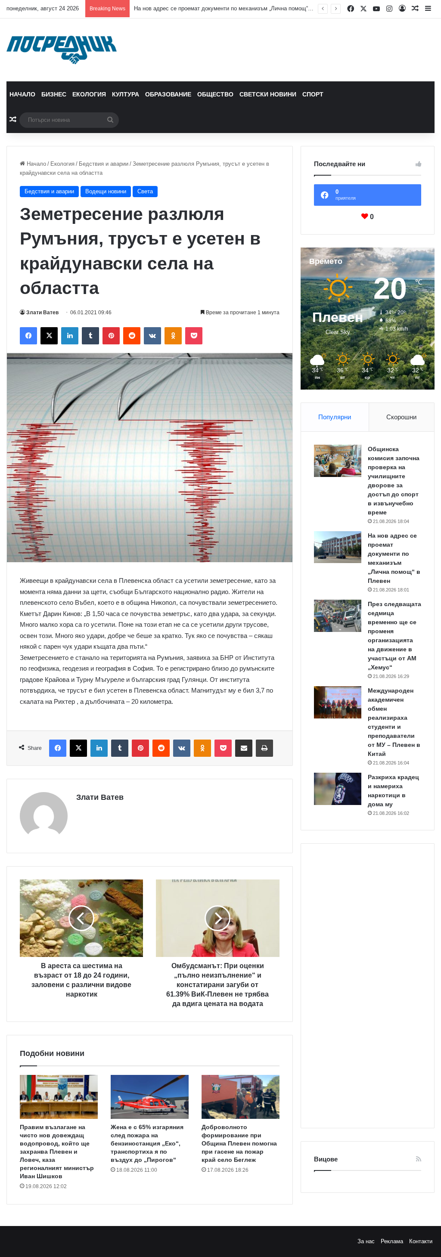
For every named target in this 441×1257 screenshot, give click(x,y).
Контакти (420, 1241)
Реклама (392, 1241)
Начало (22, 94)
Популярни (334, 417)
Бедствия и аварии (103, 164)
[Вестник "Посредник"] (61, 50)
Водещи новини (105, 191)
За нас (366, 1241)
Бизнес (53, 94)
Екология (89, 94)
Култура (125, 94)
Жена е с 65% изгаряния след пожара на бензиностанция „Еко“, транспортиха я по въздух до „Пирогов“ (147, 1143)
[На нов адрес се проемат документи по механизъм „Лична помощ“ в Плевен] (337, 547)
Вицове (326, 1159)
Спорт (312, 94)
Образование (168, 94)
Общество (215, 94)
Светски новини (267, 94)
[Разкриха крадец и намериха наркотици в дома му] (337, 789)
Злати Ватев (42, 313)
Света (145, 191)
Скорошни (401, 417)
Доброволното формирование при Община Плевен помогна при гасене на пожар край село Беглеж (239, 1143)
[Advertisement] (367, 986)
